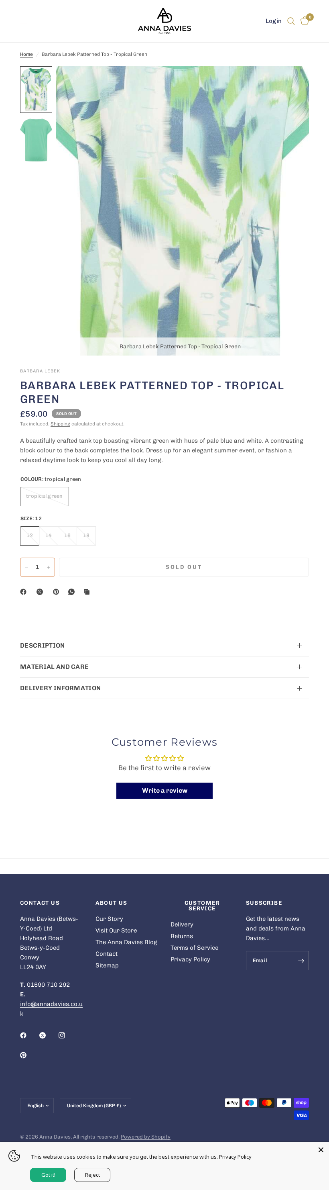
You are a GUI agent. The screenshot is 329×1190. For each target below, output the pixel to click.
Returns (182, 936)
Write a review (164, 790)
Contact (106, 953)
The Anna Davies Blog (126, 942)
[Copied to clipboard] (88, 592)
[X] (41, 592)
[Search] (291, 21)
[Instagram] (67, 1035)
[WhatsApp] (73, 592)
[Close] (321, 1150)
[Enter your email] (301, 960)
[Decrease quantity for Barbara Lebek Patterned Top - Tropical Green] (26, 567)
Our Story (109, 918)
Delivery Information (60, 688)
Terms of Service (194, 947)
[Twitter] (48, 1035)
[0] (303, 21)
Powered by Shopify (146, 1137)
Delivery (182, 924)
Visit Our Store (116, 930)
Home (26, 54)
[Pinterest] (58, 592)
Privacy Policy (190, 959)
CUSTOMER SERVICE (202, 906)
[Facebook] (25, 592)
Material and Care (54, 667)
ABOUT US (111, 903)
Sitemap (107, 965)
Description (42, 645)
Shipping (60, 424)
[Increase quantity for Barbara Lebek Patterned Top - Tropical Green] (49, 567)
